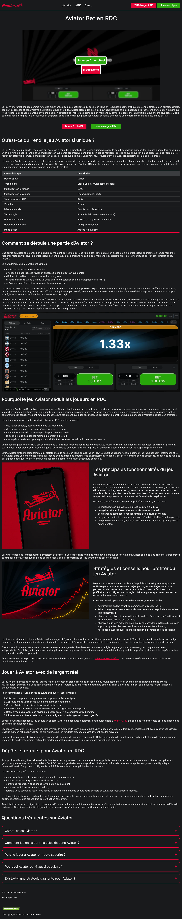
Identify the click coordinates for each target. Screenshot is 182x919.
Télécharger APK (144, 5)
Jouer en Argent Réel (91, 60)
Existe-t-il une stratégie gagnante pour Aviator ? (40, 878)
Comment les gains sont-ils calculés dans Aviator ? (42, 843)
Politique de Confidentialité (14, 892)
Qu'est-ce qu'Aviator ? (21, 831)
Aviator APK (120, 720)
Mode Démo (91, 69)
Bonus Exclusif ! (74, 126)
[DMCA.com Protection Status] (11, 909)
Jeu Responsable (9, 897)
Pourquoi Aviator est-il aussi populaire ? (34, 866)
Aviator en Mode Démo (107, 658)
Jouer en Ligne (169, 5)
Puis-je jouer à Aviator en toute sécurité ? (35, 854)
